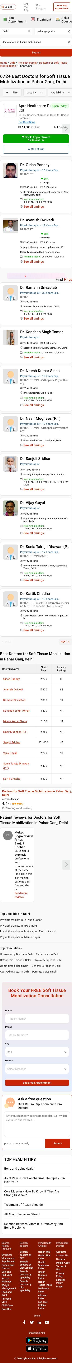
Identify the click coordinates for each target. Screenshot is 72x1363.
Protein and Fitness (8, 1267)
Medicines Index (43, 1290)
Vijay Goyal (10, 752)
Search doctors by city (25, 1254)
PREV (8, 641)
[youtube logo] (47, 1323)
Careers (60, 1259)
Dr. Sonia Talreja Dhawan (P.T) (45, 546)
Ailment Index (42, 1297)
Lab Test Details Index (42, 1305)
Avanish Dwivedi (13, 689)
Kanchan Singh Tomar (16, 710)
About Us (61, 1251)
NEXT (64, 641)
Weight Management (9, 1287)
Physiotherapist (27, 62)
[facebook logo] (24, 1323)
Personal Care (6, 1300)
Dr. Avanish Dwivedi (37, 220)
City (7, 1043)
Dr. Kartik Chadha (35, 593)
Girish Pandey (11, 678)
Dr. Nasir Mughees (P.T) (40, 418)
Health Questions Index (43, 1265)
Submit (57, 1143)
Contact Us (62, 1255)
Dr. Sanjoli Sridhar (35, 458)
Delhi (12, 62)
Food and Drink (7, 1293)
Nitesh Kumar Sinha (15, 721)
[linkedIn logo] (39, 1323)
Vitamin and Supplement (8, 1260)
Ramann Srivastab (14, 700)
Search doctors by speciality (25, 1274)
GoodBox (7, 1309)
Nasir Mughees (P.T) (15, 731)
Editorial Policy (60, 1281)
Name (8, 1010)
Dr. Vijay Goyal (32, 502)
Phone (8, 1027)
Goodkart (7, 1254)
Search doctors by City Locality (26, 1264)
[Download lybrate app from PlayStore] (37, 1343)
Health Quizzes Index (42, 1275)
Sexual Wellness (7, 1280)
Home (3, 62)
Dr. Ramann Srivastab (38, 287)
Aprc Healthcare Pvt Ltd (35, 107)
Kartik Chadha (11, 778)
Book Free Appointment (62, 7)
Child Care (7, 1305)
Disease (9, 1060)
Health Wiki (44, 1251)
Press (59, 1286)
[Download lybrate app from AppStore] (37, 1351)
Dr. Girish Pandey (35, 164)
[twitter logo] (32, 1323)
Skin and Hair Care (7, 1273)
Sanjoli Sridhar (11, 742)
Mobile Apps (63, 1262)
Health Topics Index (45, 1283)
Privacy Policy (60, 1275)
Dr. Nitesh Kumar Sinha (40, 370)
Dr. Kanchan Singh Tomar (41, 332)
